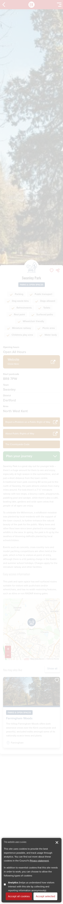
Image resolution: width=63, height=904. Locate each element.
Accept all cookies (19, 896)
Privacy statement (39, 860)
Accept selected (45, 896)
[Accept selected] (57, 842)
